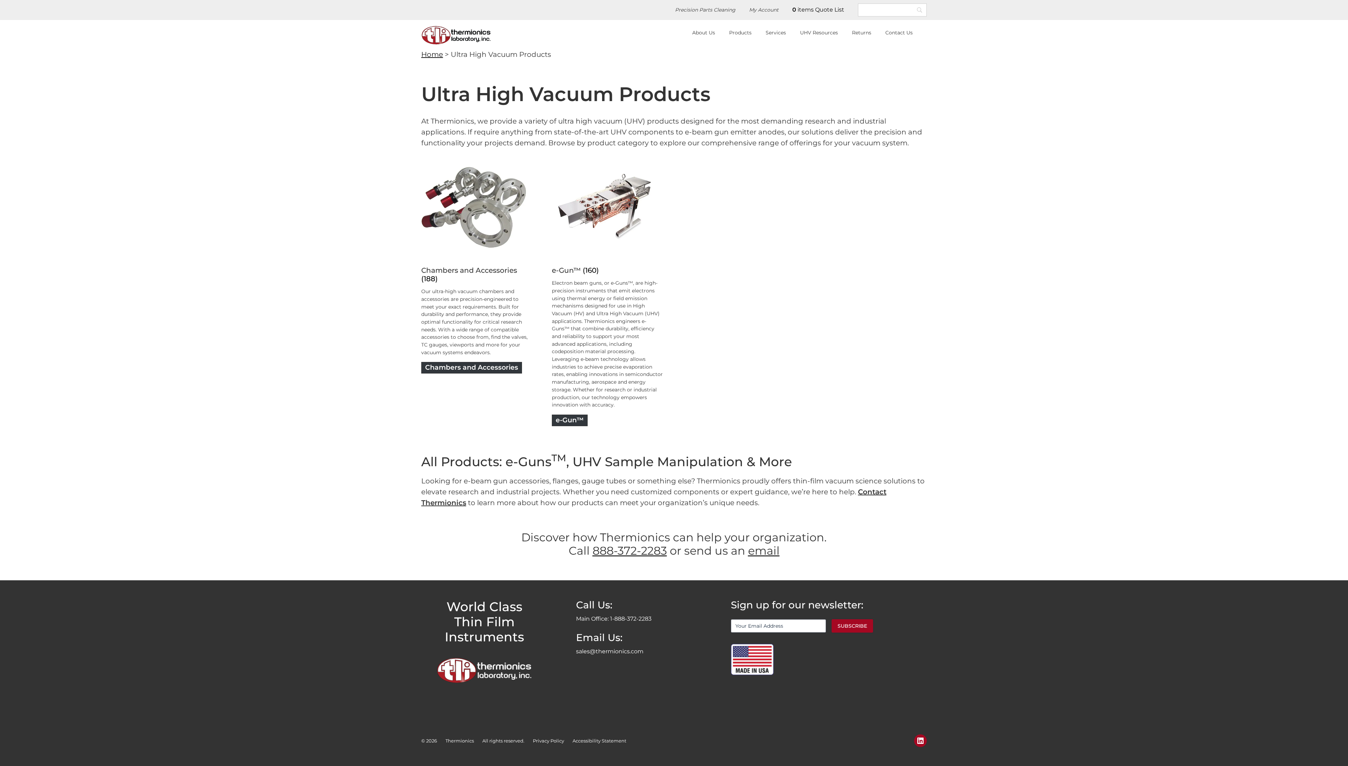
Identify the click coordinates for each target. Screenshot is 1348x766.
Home (432, 54)
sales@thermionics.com (609, 651)
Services (776, 32)
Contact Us (899, 32)
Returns (861, 32)
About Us (703, 32)
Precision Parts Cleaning (705, 10)
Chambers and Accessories (469, 270)
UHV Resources (819, 32)
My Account (764, 10)
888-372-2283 (630, 550)
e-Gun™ (566, 270)
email (764, 550)
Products (740, 32)
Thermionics (459, 741)
